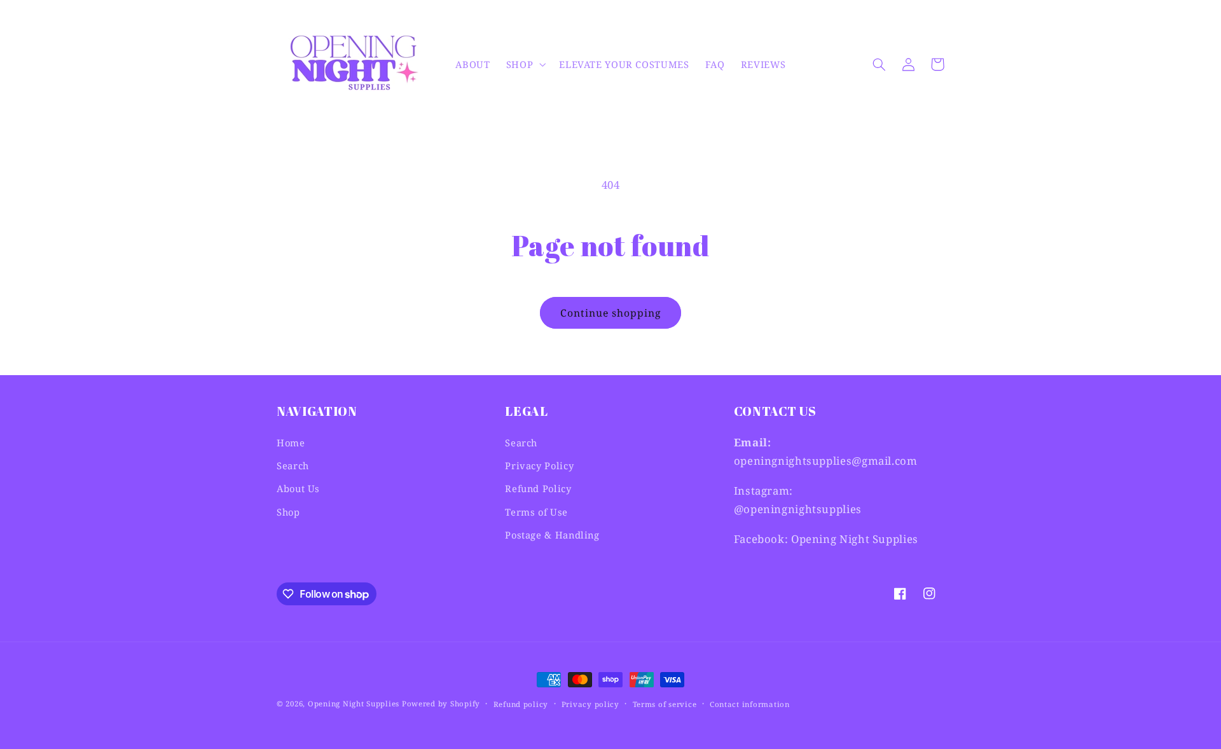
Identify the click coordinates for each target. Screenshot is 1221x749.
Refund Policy (538, 488)
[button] (524, 64)
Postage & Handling (552, 534)
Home (291, 442)
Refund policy (521, 704)
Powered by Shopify (441, 703)
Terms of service (665, 704)
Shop (288, 511)
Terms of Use (536, 511)
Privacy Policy (539, 465)
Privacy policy (590, 704)
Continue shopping (610, 313)
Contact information (750, 704)
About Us (298, 488)
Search (293, 465)
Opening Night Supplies (353, 703)
